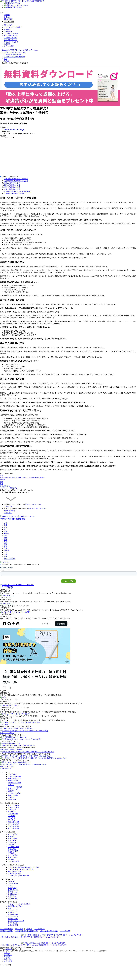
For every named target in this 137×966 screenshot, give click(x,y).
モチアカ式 (9, 949)
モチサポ (11, 785)
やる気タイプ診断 (14, 783)
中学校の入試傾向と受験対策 (14, 57)
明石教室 (11, 859)
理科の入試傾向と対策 (12, 187)
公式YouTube (13, 883)
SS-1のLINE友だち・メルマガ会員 (20, 869)
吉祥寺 (42, 477)
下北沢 (28, 477)
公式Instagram (13, 890)
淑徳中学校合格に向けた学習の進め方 (17, 191)
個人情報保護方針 (6, 931)
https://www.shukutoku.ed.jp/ (14, 130)
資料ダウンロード (10, 40)
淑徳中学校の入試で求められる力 (16, 181)
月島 (1, 477)
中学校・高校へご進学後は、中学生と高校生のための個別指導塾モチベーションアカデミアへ (33, 945)
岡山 (5, 535)
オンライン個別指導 (11, 33)
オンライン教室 (13, 861)
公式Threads (12, 892)
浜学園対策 (12, 809)
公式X (10, 886)
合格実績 (7, 17)
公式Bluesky (12, 898)
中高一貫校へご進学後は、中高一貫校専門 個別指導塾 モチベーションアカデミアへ (30, 937)
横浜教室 (11, 853)
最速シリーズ (13, 789)
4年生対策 (11, 820)
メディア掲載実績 (6, 929)
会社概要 (29, 929)
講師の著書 (19, 929)
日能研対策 (12, 811)
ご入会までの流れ (14, 793)
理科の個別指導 (13, 826)
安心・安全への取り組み (49, 931)
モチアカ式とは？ (14, 778)
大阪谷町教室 (13, 855)
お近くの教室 (9, 46)
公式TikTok (12, 896)
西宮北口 (3, 486)
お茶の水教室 (13, 838)
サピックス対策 (13, 805)
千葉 (5, 548)
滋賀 (5, 531)
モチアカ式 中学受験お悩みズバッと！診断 (23, 867)
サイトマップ (65, 931)
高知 (5, 542)
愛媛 (5, 538)
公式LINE (11, 881)
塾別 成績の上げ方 (10, 35)
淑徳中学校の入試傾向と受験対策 (16, 179)
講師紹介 (11, 791)
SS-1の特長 (8, 19)
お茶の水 (7, 477)
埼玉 (5, 552)
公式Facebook (13, 894)
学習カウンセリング (11, 42)
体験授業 (7, 15)
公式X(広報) (12, 888)
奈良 (5, 529)
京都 (5, 527)
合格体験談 (8, 31)
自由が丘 (22, 477)
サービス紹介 (13, 780)
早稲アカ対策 (13, 814)
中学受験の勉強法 (10, 38)
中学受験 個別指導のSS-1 (13, 54)
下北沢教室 (12, 842)
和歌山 (6, 533)
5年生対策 (11, 818)
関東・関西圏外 (9, 559)
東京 (5, 59)
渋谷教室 (11, 845)
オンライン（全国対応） (9, 488)
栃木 (5, 556)
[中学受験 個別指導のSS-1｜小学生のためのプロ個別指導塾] (22, 1)
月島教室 (11, 836)
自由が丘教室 (13, 851)
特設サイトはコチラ (7, 733)
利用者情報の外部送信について (26, 931)
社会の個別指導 (13, 828)
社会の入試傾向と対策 (12, 189)
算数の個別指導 (13, 824)
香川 (5, 540)
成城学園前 (35, 477)
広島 (5, 544)
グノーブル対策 (13, 807)
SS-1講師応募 (40, 929)
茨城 (5, 554)
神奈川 (6, 550)
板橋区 (6, 61)
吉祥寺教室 (12, 840)
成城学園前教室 (13, 847)
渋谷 (17, 477)
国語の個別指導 (13, 822)
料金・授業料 (13, 795)
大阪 (5, 523)
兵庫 (5, 525)
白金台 (12, 477)
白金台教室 (12, 849)
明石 (8, 486)
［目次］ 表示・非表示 (10, 177)
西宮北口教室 (13, 857)
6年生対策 (11, 816)
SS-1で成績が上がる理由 (13, 27)
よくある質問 (13, 925)
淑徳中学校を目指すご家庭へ (14, 193)
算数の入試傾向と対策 (12, 185)
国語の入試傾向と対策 (12, 183)
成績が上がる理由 (14, 776)
